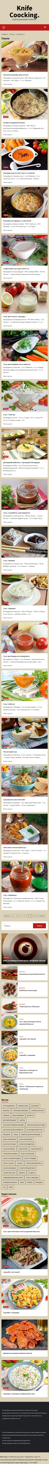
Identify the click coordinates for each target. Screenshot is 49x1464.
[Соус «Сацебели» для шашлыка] (24, 494)
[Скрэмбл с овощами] (9, 1054)
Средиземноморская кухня (13, 1177)
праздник (39, 1182)
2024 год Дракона (9, 1106)
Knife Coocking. (24, 11)
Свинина (22, 1173)
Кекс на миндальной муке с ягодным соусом (24, 960)
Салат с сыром (8, 1163)
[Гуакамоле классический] (24, 781)
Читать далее (7, 84)
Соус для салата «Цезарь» (14, 316)
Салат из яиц (23, 1149)
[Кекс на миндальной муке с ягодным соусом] (24, 948)
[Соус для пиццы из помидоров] (24, 637)
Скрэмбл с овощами (27, 1055)
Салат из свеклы (9, 1149)
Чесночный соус (10, 752)
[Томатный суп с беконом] (9, 1005)
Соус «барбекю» (10, 895)
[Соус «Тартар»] (24, 396)
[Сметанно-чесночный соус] (24, 829)
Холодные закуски (10, 1182)
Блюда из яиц (23, 1106)
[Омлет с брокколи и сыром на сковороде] (9, 1086)
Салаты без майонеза (34, 1163)
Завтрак (22, 1120)
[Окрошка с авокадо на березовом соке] (9, 1070)
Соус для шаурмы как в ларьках (16, 364)
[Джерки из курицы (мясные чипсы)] (24, 1335)
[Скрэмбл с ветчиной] (9, 1038)
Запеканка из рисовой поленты (32, 974)
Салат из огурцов (9, 1144)
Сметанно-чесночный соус (14, 847)
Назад (6, 916)
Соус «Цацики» (9, 608)
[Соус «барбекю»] (24, 876)
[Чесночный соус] (24, 733)
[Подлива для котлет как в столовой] (24, 154)
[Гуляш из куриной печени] (24, 104)
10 (34, 916)
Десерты (7, 957)
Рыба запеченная (9, 1139)
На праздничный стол (35, 1129)
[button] (3, 27)
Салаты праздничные (27, 1168)
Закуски (6, 1347)
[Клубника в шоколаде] (9, 989)
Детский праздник (9, 1120)
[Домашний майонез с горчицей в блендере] (24, 444)
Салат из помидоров (26, 1144)
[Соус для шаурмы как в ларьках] (24, 345)
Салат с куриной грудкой (12, 1158)
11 (37, 916)
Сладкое (31, 1173)
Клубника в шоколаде (28, 990)
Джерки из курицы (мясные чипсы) (17, 1353)
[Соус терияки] (24, 542)
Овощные (6, 1134)
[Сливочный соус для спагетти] (24, 250)
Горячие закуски (37, 1110)
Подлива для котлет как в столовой (19, 173)
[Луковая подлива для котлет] (24, 56)
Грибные (6, 1115)
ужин (11, 1187)
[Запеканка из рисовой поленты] (9, 973)
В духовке (35, 1106)
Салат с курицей (30, 1158)
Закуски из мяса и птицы (36, 1125)
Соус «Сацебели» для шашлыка (16, 513)
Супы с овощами (32, 1177)
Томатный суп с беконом (29, 1006)
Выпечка (6, 1110)
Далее (42, 916)
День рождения (18, 1115)
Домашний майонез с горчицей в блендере (21, 462)
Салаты (20, 1163)
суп (4, 1187)
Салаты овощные (9, 1168)
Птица (15, 1134)
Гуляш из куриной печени (14, 122)
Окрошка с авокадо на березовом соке (19, 1394)
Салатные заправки (10, 1153)
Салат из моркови (25, 1139)
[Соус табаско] (24, 685)
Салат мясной (36, 1149)
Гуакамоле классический (14, 799)
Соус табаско (9, 704)
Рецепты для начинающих (30, 1134)
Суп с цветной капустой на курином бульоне (21, 1231)
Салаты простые (9, 1173)
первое (29, 1182)
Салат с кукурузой (27, 1153)
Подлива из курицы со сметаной (17, 221)
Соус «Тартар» (9, 414)
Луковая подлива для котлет (16, 75)
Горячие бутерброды (20, 1110)
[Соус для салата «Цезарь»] (24, 298)
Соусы (6, 69)
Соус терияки (9, 560)
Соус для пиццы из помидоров (16, 656)
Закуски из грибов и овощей (13, 1125)
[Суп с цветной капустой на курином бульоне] (9, 1022)
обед (22, 1182)
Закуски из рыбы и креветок (13, 1129)
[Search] (45, 27)
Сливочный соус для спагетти (16, 268)
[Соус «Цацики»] (24, 590)
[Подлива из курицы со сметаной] (24, 202)
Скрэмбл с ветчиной (27, 1039)
